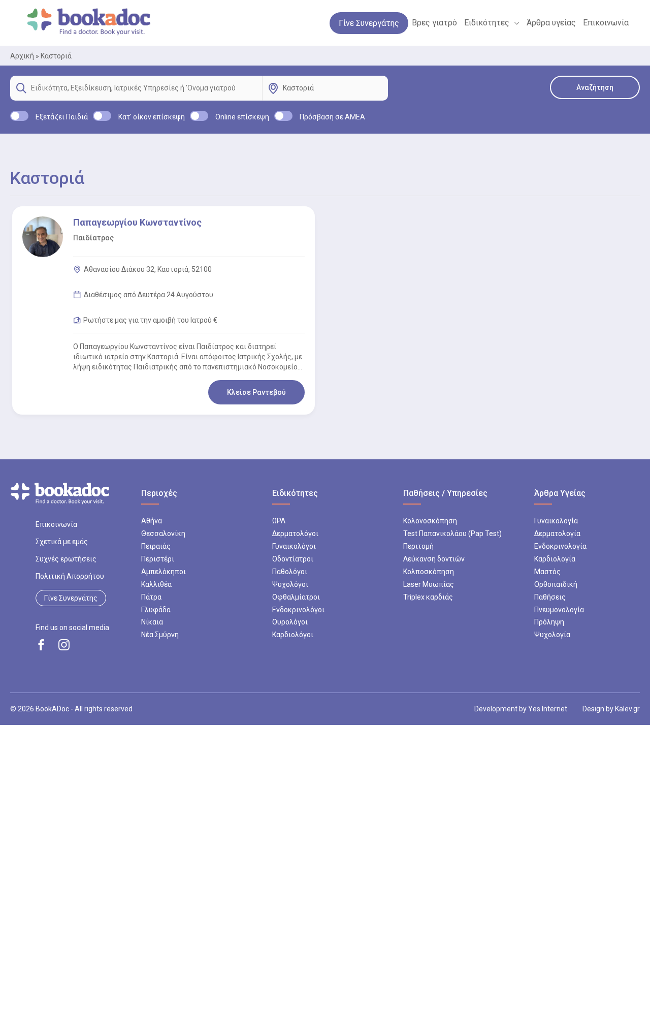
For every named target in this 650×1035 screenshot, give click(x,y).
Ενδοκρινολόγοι (298, 610)
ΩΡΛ (278, 521)
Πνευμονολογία (559, 610)
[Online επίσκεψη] (199, 116)
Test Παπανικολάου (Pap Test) (452, 533)
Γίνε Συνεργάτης (71, 598)
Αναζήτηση (594, 87)
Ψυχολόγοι (290, 584)
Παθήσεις (550, 597)
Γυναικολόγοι (294, 546)
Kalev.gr (627, 709)
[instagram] (64, 644)
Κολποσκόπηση (428, 572)
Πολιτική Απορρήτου (70, 576)
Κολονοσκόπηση (430, 521)
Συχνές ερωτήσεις (66, 559)
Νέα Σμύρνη (160, 635)
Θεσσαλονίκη (163, 533)
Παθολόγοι (289, 572)
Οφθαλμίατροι (296, 597)
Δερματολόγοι (295, 533)
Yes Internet (547, 709)
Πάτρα (151, 597)
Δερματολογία (557, 533)
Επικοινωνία (56, 524)
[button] (514, 23)
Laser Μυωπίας (428, 584)
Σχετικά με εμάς (62, 542)
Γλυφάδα (156, 610)
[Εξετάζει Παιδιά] (19, 116)
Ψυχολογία (552, 635)
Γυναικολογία (556, 521)
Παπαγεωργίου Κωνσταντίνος (137, 222)
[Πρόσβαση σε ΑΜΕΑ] (283, 116)
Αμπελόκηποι (163, 572)
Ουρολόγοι (290, 622)
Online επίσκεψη (242, 117)
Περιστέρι (157, 559)
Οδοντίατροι (292, 559)
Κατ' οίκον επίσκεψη (151, 117)
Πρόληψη (549, 622)
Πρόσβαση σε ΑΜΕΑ (332, 117)
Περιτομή (418, 546)
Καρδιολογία (554, 559)
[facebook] (41, 644)
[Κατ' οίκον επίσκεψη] (102, 116)
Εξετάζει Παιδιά (62, 117)
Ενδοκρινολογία (560, 546)
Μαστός (547, 572)
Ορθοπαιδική (555, 584)
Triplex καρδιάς (428, 597)
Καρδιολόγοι (292, 635)
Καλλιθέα (156, 584)
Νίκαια (152, 622)
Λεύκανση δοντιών (434, 559)
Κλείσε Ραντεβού (256, 392)
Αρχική (22, 56)
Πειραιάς (156, 546)
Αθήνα (151, 521)
